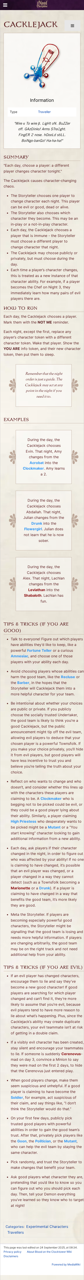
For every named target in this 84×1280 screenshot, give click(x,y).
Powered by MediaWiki (66, 1264)
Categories (15, 1227)
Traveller (44, 112)
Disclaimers (11, 1256)
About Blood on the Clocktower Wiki (49, 1251)
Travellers (15, 1232)
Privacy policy (13, 1251)
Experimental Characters (47, 1226)
